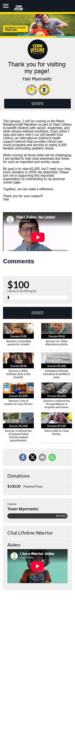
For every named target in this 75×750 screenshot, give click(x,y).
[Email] (42, 457)
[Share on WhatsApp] (52, 457)
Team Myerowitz (22, 509)
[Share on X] (32, 457)
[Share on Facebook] (23, 457)
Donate (37, 312)
